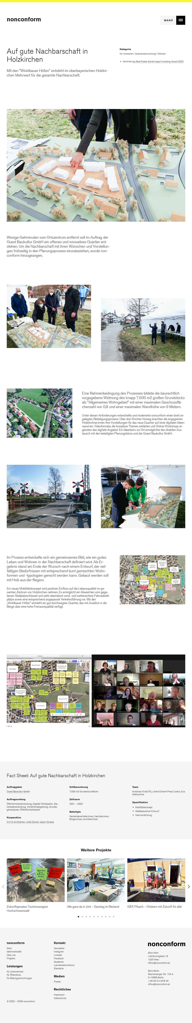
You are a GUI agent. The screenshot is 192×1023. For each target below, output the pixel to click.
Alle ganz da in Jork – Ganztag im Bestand (93, 906)
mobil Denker (32, 822)
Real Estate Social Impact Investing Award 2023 (159, 61)
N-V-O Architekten (16, 822)
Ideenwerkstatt (14, 951)
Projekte (11, 958)
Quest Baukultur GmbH (18, 791)
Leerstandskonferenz (64, 965)
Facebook (59, 958)
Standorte (59, 968)
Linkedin (58, 955)
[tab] (78, 917)
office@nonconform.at (159, 962)
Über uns (11, 955)
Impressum (59, 994)
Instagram (59, 951)
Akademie (59, 961)
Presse (57, 981)
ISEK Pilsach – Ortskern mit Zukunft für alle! (154, 906)
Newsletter (59, 948)
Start (9, 948)
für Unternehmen (15, 971)
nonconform (24, 19)
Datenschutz (60, 998)
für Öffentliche (14, 974)
